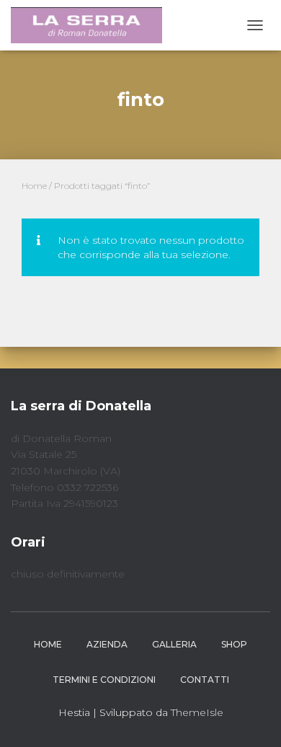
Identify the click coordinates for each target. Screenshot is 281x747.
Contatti (204, 679)
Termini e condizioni (104, 679)
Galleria (174, 644)
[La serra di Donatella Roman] (92, 25)
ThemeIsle (197, 712)
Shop (234, 644)
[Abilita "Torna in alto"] (252, 718)
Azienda (107, 644)
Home (34, 185)
